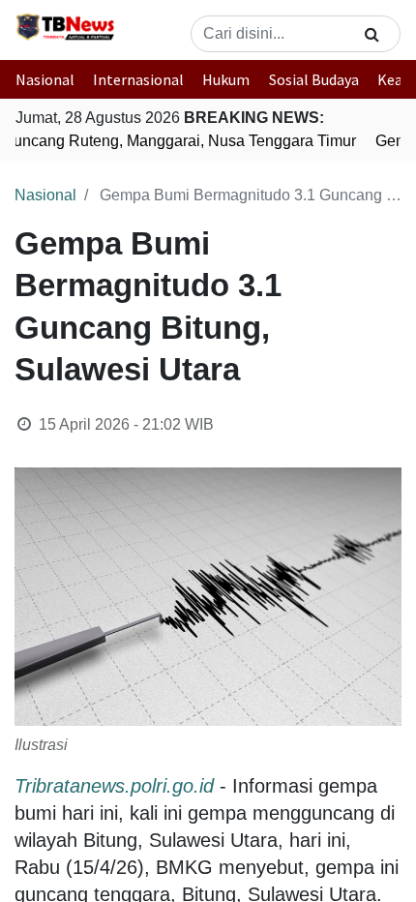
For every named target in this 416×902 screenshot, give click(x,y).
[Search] (372, 33)
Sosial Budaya (314, 79)
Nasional (44, 79)
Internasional (138, 79)
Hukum (226, 79)
